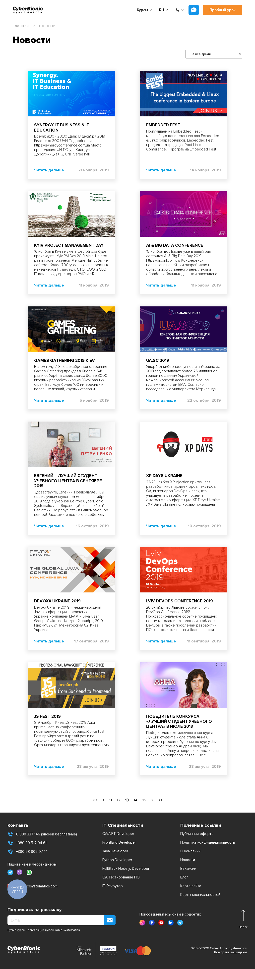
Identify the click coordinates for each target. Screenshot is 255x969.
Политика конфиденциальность (207, 842)
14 (135, 800)
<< (95, 800)
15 (144, 800)
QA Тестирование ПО (121, 877)
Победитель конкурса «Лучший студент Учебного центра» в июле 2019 (179, 721)
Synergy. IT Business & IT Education (61, 127)
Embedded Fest (163, 125)
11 (110, 800)
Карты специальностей (200, 894)
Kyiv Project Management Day (69, 245)
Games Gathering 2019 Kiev (64, 360)
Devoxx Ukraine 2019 (57, 601)
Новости (187, 860)
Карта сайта (190, 886)
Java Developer (115, 851)
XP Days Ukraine (164, 475)
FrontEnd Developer (119, 842)
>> (160, 800)
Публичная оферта (196, 833)
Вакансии (188, 868)
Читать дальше (49, 170)
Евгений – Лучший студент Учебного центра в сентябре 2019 (68, 480)
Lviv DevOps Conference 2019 (179, 601)
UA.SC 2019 (157, 360)
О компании (190, 851)
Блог (184, 877)
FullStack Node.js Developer (125, 868)
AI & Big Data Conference (174, 245)
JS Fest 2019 (47, 716)
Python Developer (117, 860)
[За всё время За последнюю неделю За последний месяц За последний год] (211, 53)
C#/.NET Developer (118, 833)
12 (118, 800)
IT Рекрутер (112, 886)
